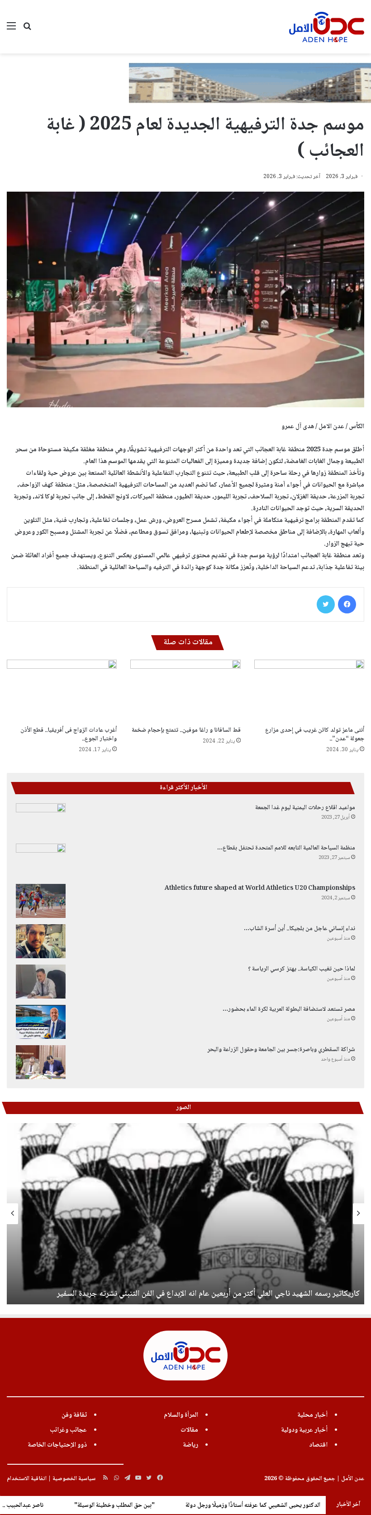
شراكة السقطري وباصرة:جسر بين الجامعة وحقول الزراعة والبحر (281, 1049)
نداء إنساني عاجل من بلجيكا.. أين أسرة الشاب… (299, 928)
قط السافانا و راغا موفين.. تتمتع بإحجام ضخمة (186, 730)
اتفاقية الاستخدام (27, 1479)
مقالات (189, 1430)
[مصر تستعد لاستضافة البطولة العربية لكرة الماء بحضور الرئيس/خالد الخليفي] (41, 1022)
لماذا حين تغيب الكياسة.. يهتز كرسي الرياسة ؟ (301, 969)
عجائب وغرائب (68, 1430)
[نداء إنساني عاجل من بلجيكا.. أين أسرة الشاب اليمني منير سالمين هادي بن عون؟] (41, 941)
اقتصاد (318, 1445)
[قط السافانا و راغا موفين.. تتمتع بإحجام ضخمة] (185, 691)
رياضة (190, 1445)
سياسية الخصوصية (73, 1479)
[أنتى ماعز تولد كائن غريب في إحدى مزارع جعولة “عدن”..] (309, 691)
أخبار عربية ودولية (304, 1430)
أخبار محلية (312, 1415)
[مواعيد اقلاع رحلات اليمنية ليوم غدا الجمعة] (41, 820)
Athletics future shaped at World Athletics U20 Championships (260, 888)
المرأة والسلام (181, 1415)
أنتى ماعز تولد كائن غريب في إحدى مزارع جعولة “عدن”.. (314, 734)
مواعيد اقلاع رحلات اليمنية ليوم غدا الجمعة (305, 807)
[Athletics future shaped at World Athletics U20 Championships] (41, 901)
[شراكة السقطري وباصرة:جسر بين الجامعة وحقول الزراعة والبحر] (41, 1062)
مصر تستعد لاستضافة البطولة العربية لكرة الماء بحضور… (289, 1009)
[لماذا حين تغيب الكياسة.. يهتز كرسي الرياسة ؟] (41, 982)
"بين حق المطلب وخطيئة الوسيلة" (169, 1505)
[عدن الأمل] (326, 26)
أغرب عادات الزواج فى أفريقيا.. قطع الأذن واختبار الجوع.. (68, 734)
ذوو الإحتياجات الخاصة (57, 1445)
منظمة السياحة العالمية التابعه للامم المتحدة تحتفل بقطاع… (286, 848)
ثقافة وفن (74, 1415)
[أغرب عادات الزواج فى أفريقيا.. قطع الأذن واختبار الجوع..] (62, 691)
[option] (185, 1213)
